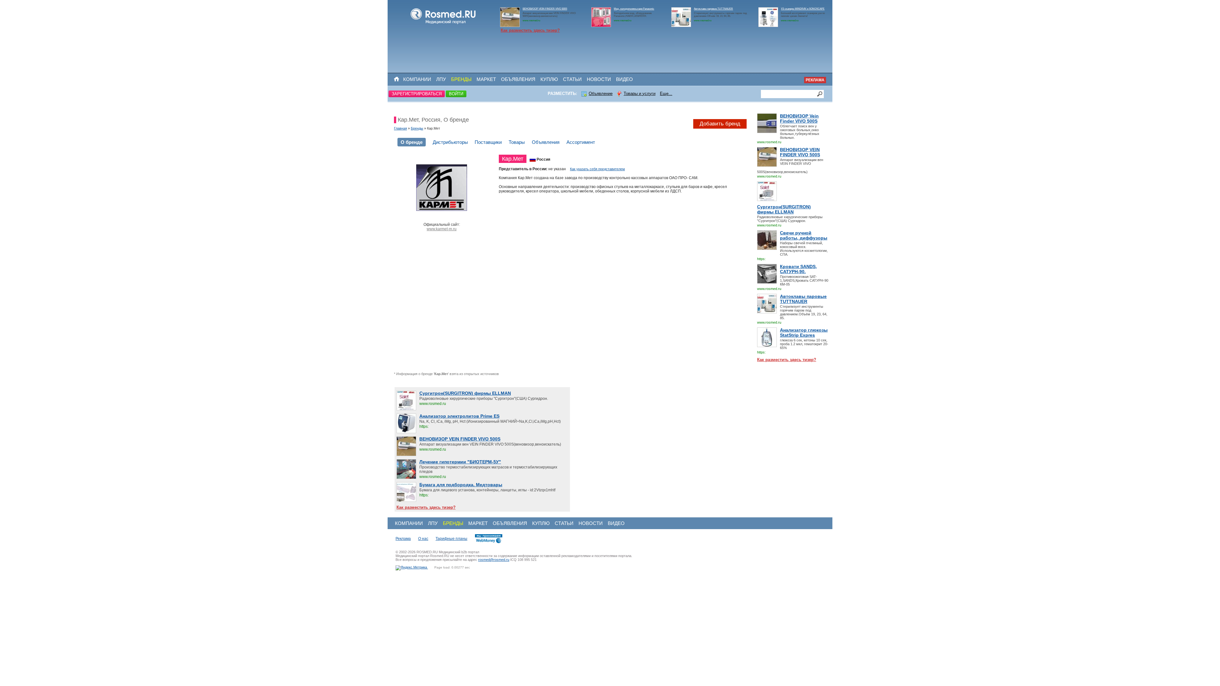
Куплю (549, 79)
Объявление (601, 93)
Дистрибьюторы (450, 142)
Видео (624, 79)
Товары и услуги (639, 93)
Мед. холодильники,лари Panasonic (634, 8)
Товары (517, 142)
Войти (456, 93)
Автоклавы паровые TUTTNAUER (713, 8)
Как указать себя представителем (597, 169)
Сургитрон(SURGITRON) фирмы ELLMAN (784, 209)
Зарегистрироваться (417, 93)
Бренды (461, 79)
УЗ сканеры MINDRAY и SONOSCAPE (802, 8)
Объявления (518, 79)
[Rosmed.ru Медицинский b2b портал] (443, 24)
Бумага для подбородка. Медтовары (460, 484)
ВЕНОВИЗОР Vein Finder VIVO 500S (799, 118)
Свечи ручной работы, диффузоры (803, 235)
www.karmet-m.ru (442, 229)
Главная (400, 128)
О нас (423, 538)
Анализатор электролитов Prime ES (459, 416)
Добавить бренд (720, 124)
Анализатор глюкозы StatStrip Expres (804, 332)
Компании (417, 79)
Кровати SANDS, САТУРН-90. (798, 269)
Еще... (666, 93)
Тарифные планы (451, 538)
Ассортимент (580, 142)
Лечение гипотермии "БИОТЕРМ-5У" (460, 461)
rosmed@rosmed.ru (493, 560)
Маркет (486, 79)
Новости (599, 79)
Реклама (815, 80)
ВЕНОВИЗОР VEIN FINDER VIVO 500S (545, 8)
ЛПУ (441, 79)
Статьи (572, 79)
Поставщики (488, 142)
